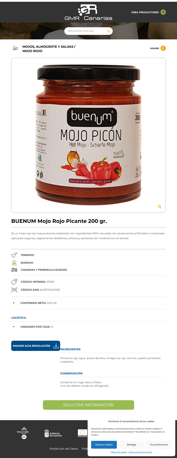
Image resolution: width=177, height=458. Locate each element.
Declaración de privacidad (140, 452)
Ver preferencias (159, 444)
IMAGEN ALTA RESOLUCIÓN (31, 345)
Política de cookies (119, 452)
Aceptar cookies (104, 444)
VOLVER (154, 48)
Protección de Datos (64, 448)
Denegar (131, 444)
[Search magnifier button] (108, 31)
